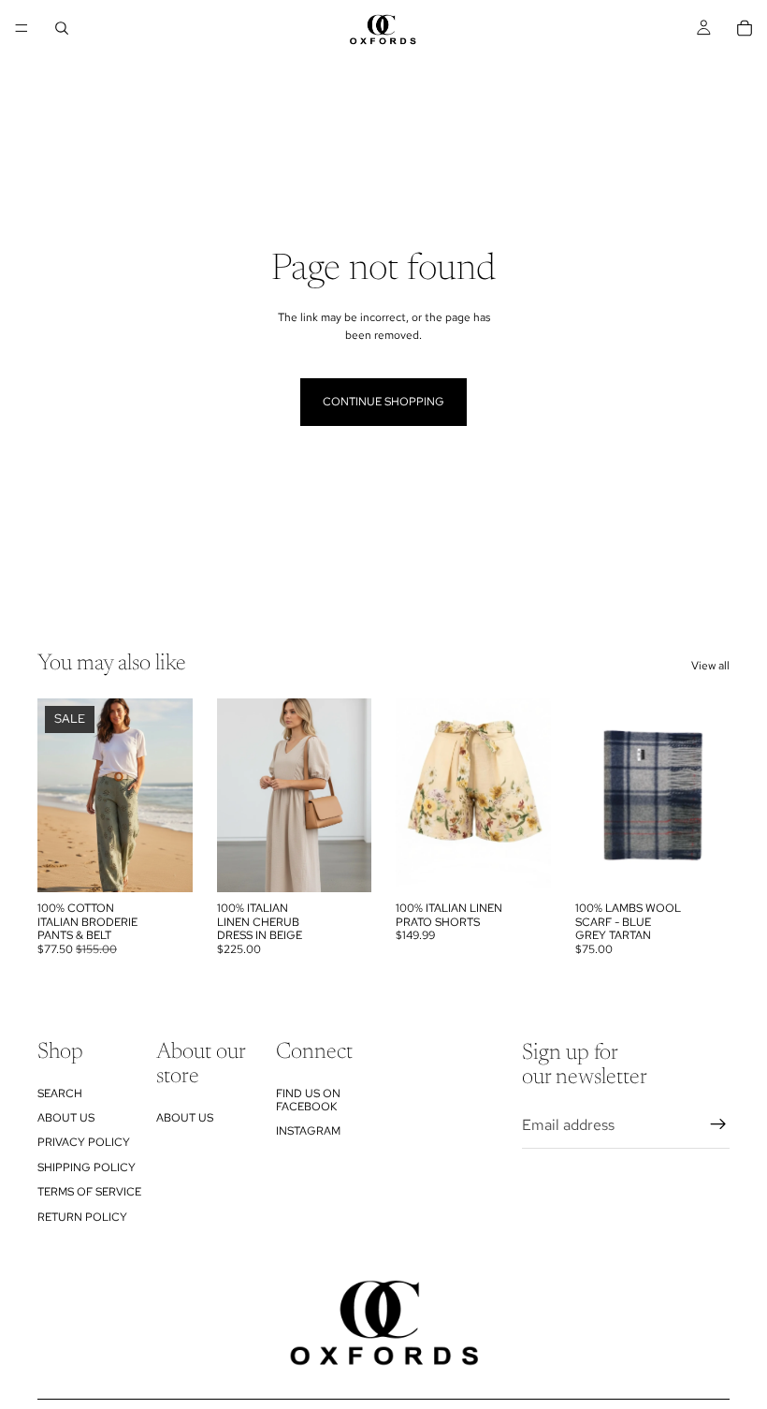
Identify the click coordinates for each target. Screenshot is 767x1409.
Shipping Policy (86, 1166)
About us (65, 1117)
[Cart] (744, 28)
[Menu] (21, 28)
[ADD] (700, 864)
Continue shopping (383, 401)
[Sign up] (718, 1124)
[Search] (61, 28)
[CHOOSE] (164, 864)
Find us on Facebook (308, 1099)
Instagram (308, 1130)
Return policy (82, 1216)
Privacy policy (83, 1142)
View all (710, 665)
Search (59, 1092)
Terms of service (89, 1191)
